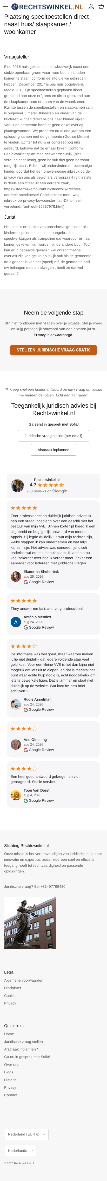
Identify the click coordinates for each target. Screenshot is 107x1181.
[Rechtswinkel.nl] (47, 6)
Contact (10, 1095)
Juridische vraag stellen (23, 1042)
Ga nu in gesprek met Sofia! (27, 1057)
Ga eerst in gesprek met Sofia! (54, 424)
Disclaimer (12, 988)
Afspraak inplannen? (21, 1049)
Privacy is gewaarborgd (53, 335)
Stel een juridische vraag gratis (53, 350)
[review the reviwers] (26, 581)
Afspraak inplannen (53, 450)
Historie (10, 1080)
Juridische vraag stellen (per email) (53, 436)
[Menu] (5, 6)
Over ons (11, 1064)
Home (9, 1034)
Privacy (10, 1003)
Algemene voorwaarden (23, 980)
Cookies (10, 996)
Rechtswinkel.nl (24, 1163)
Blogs (8, 1072)
